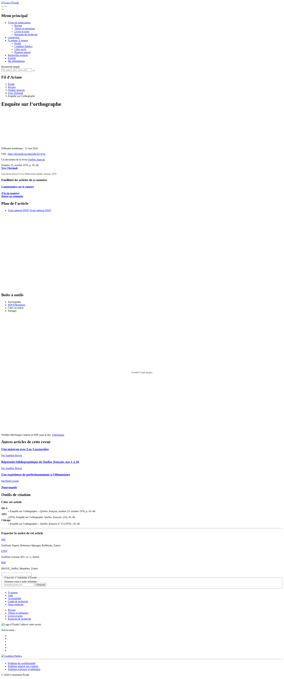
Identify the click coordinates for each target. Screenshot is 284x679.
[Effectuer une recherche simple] (2, 6)
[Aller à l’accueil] (10, 2)
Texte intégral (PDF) (18, 210)
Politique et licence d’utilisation (24, 669)
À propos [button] (13, 40)
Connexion (13, 37)
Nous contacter (16, 604)
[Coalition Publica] (11, 656)
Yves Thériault (15, 93)
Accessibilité (14, 598)
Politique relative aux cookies (23, 666)
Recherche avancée (18, 55)
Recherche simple (10, 66)
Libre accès (20, 49)
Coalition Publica (23, 46)
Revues (18, 25)
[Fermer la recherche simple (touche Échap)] (6, 6)
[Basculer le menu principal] (2, 9)
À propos (23, 40)
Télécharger (58, 434)
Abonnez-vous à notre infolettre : (21, 581)
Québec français (16, 90)
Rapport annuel (22, 52)
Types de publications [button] (19, 22)
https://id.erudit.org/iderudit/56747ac (27, 154)
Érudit (17, 43)
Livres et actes (21, 31)
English (12, 58)
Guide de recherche (18, 601)
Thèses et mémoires (24, 28)
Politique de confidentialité (22, 663)
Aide (10, 595)
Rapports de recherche (26, 34)
